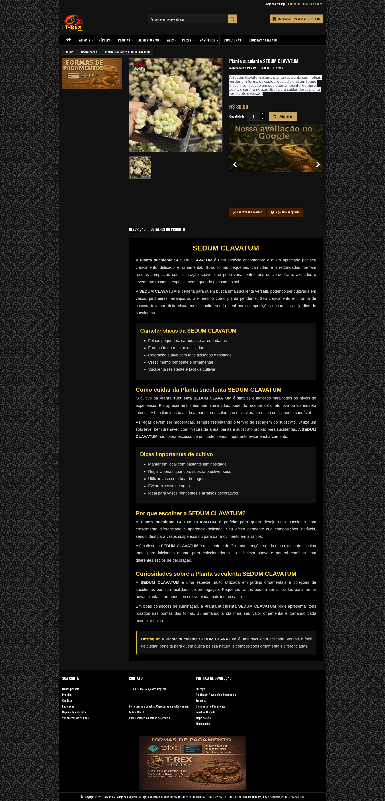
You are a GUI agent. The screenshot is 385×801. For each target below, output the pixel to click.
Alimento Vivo (148, 40)
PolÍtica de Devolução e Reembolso (216, 694)
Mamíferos (207, 40)
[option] (276, 162)
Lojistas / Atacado (263, 40)
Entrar (292, 4)
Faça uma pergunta (287, 212)
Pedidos (67, 694)
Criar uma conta (311, 4)
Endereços (68, 706)
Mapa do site (203, 717)
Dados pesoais (70, 688)
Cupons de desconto (74, 712)
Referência (236, 68)
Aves (170, 40)
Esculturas (232, 40)
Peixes (186, 40)
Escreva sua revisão (249, 212)
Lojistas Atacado (205, 712)
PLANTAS (124, 40)
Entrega (200, 688)
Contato (136, 678)
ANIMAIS (84, 40)
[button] (236, 162)
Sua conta (70, 678)
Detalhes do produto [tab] (168, 229)
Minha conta (203, 723)
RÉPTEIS (104, 40)
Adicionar (282, 116)
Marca (265, 68)
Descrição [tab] (137, 229)
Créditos (67, 700)
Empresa (201, 700)
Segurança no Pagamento (210, 706)
